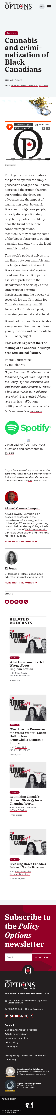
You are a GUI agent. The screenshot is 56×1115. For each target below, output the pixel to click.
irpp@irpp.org (35, 1009)
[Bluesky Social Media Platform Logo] (12, 1016)
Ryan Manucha (23, 871)
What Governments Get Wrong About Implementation (27, 665)
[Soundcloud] (21, 1016)
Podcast (12, 33)
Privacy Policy (12, 1055)
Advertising (11, 1042)
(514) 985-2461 (15, 1009)
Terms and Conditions (34, 1055)
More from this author (19, 541)
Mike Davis (21, 673)
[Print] (21, 602)
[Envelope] (16, 602)
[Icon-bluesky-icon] (7, 602)
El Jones (43, 85)
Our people (11, 1046)
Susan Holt (21, 747)
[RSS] (31, 1016)
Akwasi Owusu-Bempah (24, 85)
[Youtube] (16, 1016)
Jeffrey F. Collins (18, 810)
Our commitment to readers (21, 1029)
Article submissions (16, 1034)
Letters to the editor (16, 1038)
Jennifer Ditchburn (20, 675)
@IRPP (9, 453)
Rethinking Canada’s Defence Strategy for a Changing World (26, 800)
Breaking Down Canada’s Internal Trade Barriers (28, 865)
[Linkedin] (12, 602)
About (9, 1024)
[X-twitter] (26, 602)
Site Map (12, 1059)
